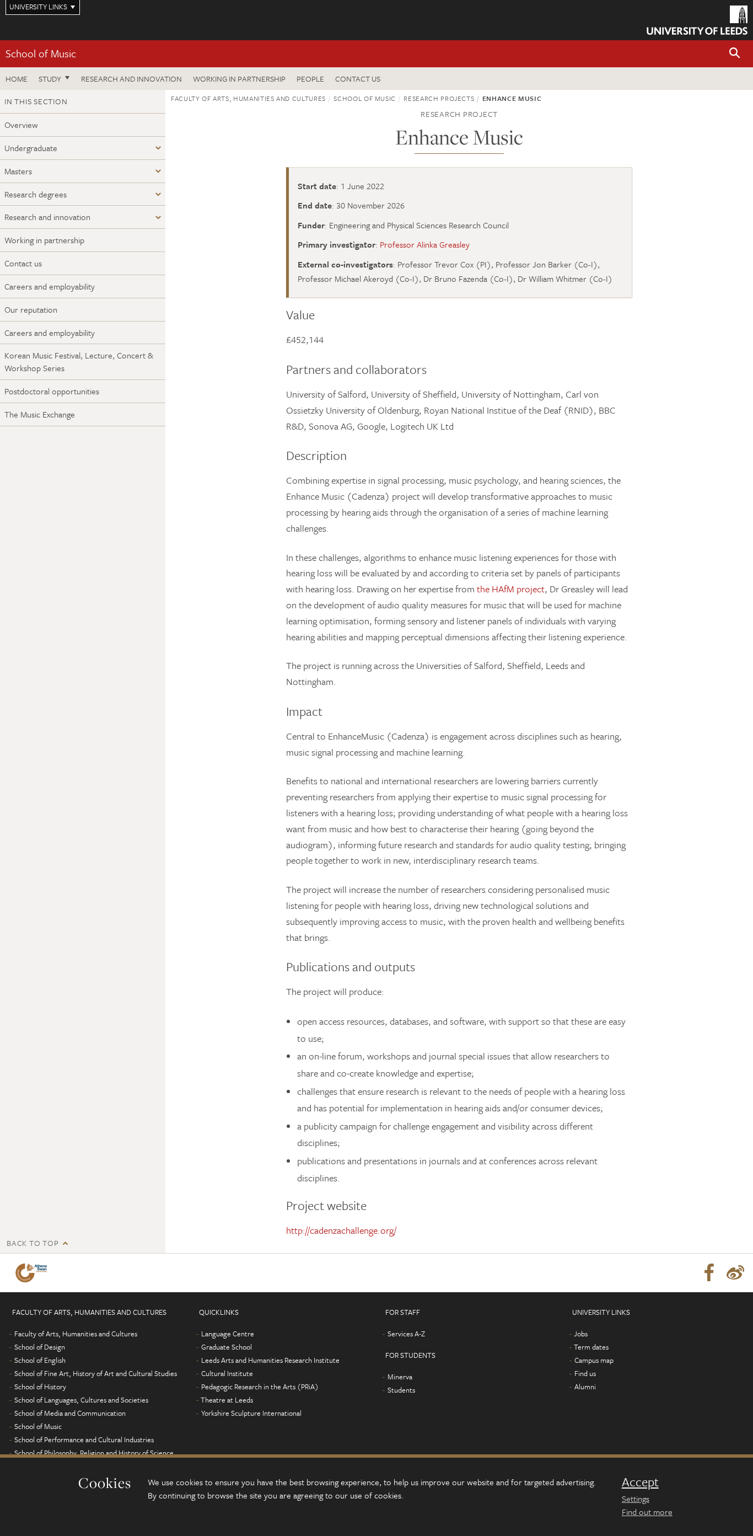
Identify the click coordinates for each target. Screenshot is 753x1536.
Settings (635, 1498)
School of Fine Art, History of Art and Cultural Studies (95, 1373)
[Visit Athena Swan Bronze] (33, 1272)
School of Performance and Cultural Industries (84, 1439)
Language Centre (227, 1333)
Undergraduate (30, 148)
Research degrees (35, 194)
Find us (585, 1373)
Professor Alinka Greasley (425, 244)
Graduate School (226, 1346)
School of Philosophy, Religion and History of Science (94, 1452)
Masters (18, 171)
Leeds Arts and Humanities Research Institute (270, 1360)
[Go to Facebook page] (709, 1273)
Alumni (585, 1386)
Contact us (357, 78)
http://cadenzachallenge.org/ (341, 1230)
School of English (40, 1360)
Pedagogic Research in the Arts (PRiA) (260, 1386)
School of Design (39, 1346)
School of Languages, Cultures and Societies (81, 1399)
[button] (734, 53)
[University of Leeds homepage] (697, 20)
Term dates (591, 1346)
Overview (21, 125)
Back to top (32, 1243)
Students (401, 1389)
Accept (640, 1482)
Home (17, 78)
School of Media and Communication (70, 1413)
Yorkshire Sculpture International (251, 1413)
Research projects (439, 98)
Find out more (647, 1512)
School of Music (41, 53)
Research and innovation (131, 78)
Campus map (594, 1360)
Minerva (400, 1376)
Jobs (581, 1333)
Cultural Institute (227, 1373)
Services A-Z (406, 1333)
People (310, 78)
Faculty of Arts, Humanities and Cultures (248, 98)
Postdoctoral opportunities (51, 391)
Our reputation (30, 309)
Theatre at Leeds (227, 1399)
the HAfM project (511, 589)
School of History (40, 1386)
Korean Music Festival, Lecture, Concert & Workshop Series (78, 361)
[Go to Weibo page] (735, 1273)
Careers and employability (49, 286)
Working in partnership (239, 78)
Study (50, 78)
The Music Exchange (39, 414)
